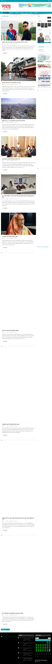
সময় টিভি (22, 12)
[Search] (49, 18)
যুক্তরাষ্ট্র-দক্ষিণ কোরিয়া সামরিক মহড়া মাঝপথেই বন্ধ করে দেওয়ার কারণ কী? (27, 658)
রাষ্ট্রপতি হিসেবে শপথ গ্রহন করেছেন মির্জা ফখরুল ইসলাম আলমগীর (28, 654)
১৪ (45, 647)
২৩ (49, 650)
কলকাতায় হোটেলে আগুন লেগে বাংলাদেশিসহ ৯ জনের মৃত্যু (11, 82)
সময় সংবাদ (9, 43)
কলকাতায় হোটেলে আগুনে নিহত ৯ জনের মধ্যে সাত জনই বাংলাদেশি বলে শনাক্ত (15, 42)
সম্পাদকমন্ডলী (35, 12)
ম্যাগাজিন (31, 12)
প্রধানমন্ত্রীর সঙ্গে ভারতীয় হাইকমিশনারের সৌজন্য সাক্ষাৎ (11, 159)
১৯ (40, 650)
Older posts (4, 629)
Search (38, 16)
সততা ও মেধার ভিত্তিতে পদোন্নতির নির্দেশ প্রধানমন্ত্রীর (28, 644)
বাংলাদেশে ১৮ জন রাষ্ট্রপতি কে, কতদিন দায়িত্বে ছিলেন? (27, 649)
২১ (45, 650)
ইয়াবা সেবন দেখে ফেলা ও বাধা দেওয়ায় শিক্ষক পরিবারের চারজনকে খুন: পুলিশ (28, 638)
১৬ (49, 647)
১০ (36, 647)
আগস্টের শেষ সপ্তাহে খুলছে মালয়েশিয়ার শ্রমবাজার (10, 330)
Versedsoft (38, 661)
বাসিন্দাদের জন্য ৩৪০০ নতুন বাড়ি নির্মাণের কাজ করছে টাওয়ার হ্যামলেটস (13, 120)
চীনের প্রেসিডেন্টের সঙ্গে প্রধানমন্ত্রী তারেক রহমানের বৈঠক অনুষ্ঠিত (12, 613)
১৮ (38, 650)
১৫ (47, 647)
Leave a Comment (14, 43)
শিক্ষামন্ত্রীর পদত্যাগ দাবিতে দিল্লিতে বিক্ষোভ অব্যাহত (10, 424)
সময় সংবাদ (5, 12)
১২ (40, 647)
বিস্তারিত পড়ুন (5, 93)
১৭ (36, 650)
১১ (38, 647)
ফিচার (26, 12)
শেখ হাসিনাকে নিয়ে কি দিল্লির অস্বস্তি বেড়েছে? (10, 236)
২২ (47, 650)
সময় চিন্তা (16, 12)
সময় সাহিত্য (11, 12)
